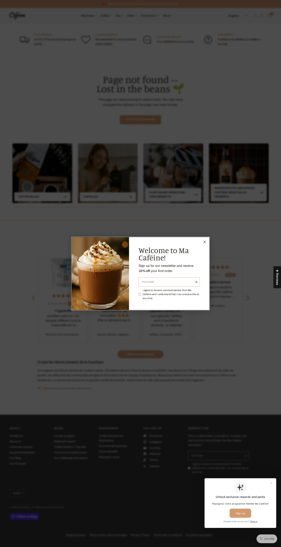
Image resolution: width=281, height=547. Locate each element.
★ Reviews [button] (277, 277)
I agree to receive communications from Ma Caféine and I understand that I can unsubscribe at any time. (171, 294)
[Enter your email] (196, 281)
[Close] (204, 242)
